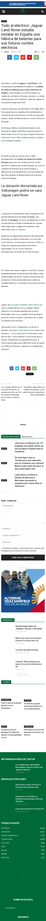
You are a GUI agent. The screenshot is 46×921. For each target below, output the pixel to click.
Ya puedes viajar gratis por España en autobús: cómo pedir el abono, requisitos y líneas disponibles (34, 391)
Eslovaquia (23, 134)
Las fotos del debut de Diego (26, 650)
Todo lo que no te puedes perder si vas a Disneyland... (11, 705)
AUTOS (4, 21)
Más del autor (27, 437)
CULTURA (5, 843)
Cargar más (22, 675)
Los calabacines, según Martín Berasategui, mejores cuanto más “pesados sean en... (29, 767)
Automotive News (8, 137)
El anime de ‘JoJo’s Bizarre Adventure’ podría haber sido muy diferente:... (29, 798)
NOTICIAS (5, 857)
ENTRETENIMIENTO (9, 835)
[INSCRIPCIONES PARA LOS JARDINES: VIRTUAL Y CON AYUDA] (7, 629)
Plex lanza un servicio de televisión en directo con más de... (34, 732)
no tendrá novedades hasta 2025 (24, 305)
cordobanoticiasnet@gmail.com (28, 908)
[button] (42, 11)
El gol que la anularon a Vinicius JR (29, 809)
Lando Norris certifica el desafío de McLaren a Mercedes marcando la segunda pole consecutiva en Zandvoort (28, 480)
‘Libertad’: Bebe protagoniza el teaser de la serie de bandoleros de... (28, 664)
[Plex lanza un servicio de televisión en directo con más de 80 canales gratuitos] (34, 720)
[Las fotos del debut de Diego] (7, 653)
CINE (3, 846)
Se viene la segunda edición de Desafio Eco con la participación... (33, 706)
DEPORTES (5, 832)
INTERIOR (28, 700)
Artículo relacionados (11, 437)
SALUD (4, 850)
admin (6, 52)
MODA (4, 854)
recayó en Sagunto (17, 230)
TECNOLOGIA (29, 726)
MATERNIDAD (6, 700)
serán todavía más (25, 330)
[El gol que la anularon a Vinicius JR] (7, 812)
